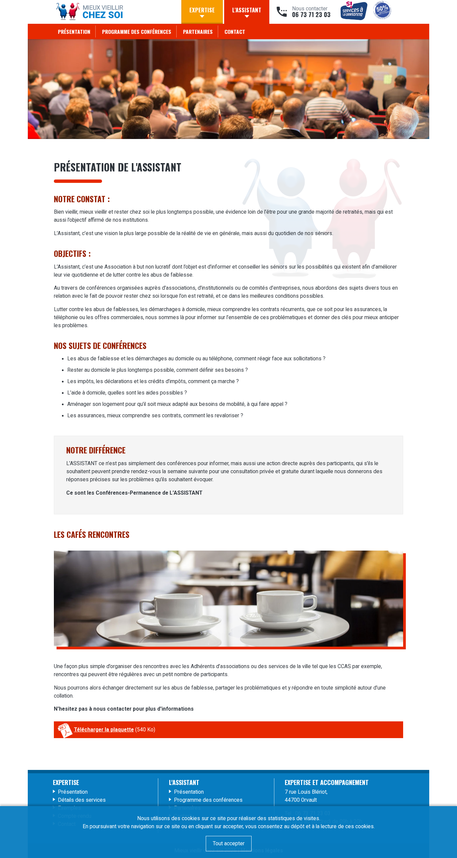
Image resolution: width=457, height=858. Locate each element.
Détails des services (82, 800)
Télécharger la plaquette (104, 730)
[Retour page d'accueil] (89, 12)
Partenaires (198, 31)
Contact (234, 31)
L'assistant (246, 10)
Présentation (74, 31)
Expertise (202, 10)
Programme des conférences (136, 31)
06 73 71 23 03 (311, 14)
